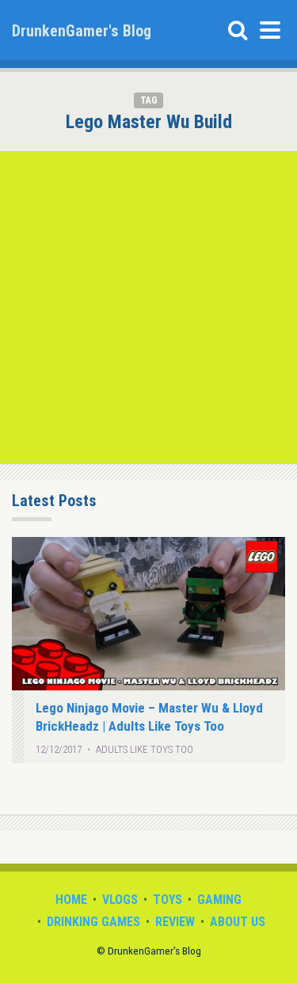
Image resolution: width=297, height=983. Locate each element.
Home (71, 899)
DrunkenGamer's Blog (81, 30)
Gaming (219, 899)
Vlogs (120, 899)
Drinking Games (93, 921)
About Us (237, 921)
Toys (167, 899)
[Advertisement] (148, 307)
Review (175, 921)
